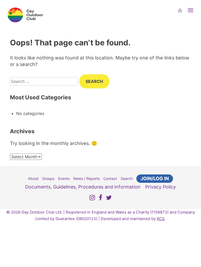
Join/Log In (155, 178)
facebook (100, 198)
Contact (110, 178)
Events (64, 178)
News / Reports (86, 178)
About (33, 178)
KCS (161, 218)
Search (127, 178)
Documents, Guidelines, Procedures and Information (83, 187)
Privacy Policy (160, 187)
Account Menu (183, 14)
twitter (109, 198)
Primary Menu (194, 14)
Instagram (92, 198)
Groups (48, 178)
